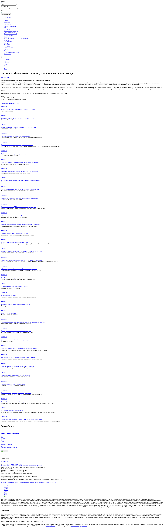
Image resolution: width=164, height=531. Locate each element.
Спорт (6, 43)
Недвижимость (8, 47)
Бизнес (6, 49)
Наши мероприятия (9, 32)
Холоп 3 (3, 440)
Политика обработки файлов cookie (45, 482)
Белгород (6, 59)
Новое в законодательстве (11, 52)
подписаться (4, 461)
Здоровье (6, 37)
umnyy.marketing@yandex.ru (79, 526)
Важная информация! (10, 34)
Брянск (6, 61)
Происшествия (8, 35)
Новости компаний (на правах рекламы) (16, 38)
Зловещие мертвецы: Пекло (9, 446)
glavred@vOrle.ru (50, 526)
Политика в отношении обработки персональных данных (17, 482)
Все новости (7, 24)
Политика (7, 46)
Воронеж (6, 62)
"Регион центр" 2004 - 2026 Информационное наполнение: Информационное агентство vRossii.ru (21, 464)
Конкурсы (7, 22)
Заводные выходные (10, 26)
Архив (6, 51)
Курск (6, 64)
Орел (5, 67)
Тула (5, 69)
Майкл (3, 437)
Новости (6, 19)
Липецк (6, 66)
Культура (6, 40)
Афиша (6, 20)
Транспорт (7, 44)
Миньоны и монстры (7, 443)
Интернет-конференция (11, 31)
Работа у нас (7, 17)
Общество (7, 29)
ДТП (5, 28)
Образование (8, 41)
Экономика (7, 54)
